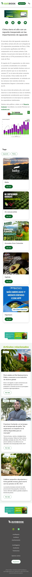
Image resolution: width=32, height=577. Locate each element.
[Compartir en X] (19, 22)
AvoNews (5, 352)
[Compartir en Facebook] (12, 22)
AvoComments (16, 540)
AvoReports (16, 534)
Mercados (12, 456)
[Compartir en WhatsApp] (6, 22)
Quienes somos (16, 555)
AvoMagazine (16, 545)
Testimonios (16, 550)
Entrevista (13, 401)
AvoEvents (16, 548)
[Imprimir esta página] (25, 22)
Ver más (8, 186)
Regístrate (22, 3)
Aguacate (5, 154)
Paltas (14, 154)
